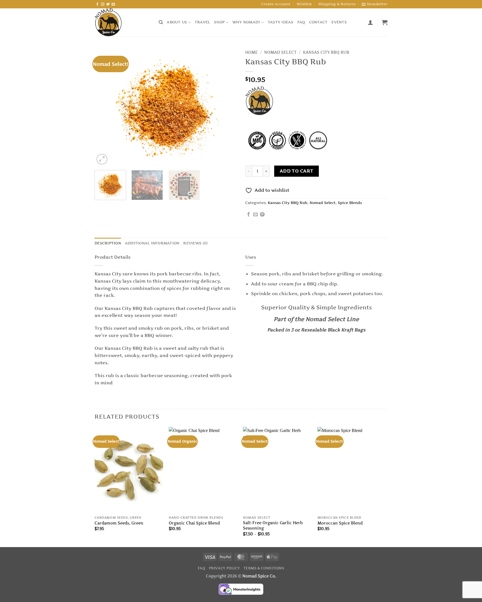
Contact (318, 22)
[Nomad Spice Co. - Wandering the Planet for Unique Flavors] (122, 22)
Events (339, 22)
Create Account (275, 4)
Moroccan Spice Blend (340, 523)
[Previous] (104, 106)
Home (251, 52)
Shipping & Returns (337, 4)
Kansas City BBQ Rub (326, 52)
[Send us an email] (113, 4)
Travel (202, 22)
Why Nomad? (246, 22)
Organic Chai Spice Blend (194, 523)
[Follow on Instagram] (102, 4)
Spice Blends (350, 203)
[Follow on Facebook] (97, 4)
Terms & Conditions (264, 568)
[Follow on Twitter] (108, 4)
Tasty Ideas (280, 22)
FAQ (301, 22)
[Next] (227, 106)
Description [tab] (108, 243)
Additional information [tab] (152, 243)
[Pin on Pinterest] (262, 214)
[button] (374, 4)
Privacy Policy (224, 568)
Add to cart (297, 171)
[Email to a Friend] (255, 214)
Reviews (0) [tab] (195, 243)
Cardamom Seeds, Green (119, 523)
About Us (177, 22)
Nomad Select (280, 52)
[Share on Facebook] (248, 214)
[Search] (161, 22)
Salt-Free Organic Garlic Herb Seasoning (273, 525)
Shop (219, 22)
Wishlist (304, 4)
